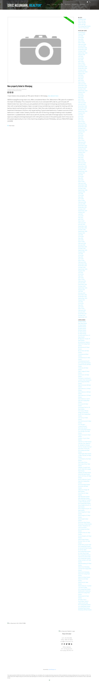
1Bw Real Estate (82, 323)
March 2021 (81, 140)
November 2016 (82, 228)
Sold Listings (81, 24)
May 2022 (80, 118)
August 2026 (81, 34)
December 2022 (82, 106)
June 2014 (81, 274)
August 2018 (81, 192)
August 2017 (81, 212)
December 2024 (82, 66)
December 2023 (82, 85)
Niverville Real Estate (84, 474)
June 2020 (81, 156)
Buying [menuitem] (67, 4)
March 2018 (81, 200)
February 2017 (82, 222)
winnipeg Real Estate (84, 606)
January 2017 (81, 224)
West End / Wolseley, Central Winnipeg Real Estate (84, 568)
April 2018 (81, 198)
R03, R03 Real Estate (84, 496)
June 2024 (81, 77)
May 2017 (80, 217)
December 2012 (82, 294)
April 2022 (81, 120)
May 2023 (80, 97)
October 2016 (81, 229)
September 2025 (82, 53)
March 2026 (81, 42)
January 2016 (81, 245)
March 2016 (81, 241)
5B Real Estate (82, 330)
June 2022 (81, 116)
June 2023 (81, 96)
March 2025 (81, 63)
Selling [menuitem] (74, 4)
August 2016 (81, 233)
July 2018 (80, 193)
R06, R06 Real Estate (84, 498)
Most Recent (81, 32)
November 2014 (82, 265)
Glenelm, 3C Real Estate (84, 441)
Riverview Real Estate (84, 522)
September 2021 (82, 130)
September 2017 (82, 210)
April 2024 (81, 80)
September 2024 (82, 71)
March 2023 (81, 101)
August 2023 (81, 92)
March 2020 (81, 161)
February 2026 (82, 44)
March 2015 (81, 260)
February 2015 (82, 262)
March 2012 (81, 308)
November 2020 (82, 147)
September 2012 (82, 298)
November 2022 (82, 108)
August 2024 (81, 73)
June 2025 (81, 58)
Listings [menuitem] (54, 4)
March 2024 (81, 82)
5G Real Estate (82, 333)
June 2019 (81, 176)
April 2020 (81, 159)
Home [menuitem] (48, 4)
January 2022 (81, 123)
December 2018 (82, 185)
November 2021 (82, 126)
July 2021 (80, 133)
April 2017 (80, 219)
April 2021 (80, 138)
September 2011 (82, 317)
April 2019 (80, 180)
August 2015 (81, 252)
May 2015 (80, 257)
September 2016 (82, 231)
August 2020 (81, 152)
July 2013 (80, 291)
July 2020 (80, 154)
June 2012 (81, 303)
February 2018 (82, 202)
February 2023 (82, 102)
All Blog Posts (82, 19)
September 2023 (82, 90)
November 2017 (82, 207)
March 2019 (81, 181)
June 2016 (81, 236)
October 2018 (82, 188)
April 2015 (80, 258)
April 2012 (80, 307)
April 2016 (80, 240)
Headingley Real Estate (84, 453)
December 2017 (82, 205)
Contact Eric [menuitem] (50, 8)
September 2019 (82, 171)
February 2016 (82, 243)
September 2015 (82, 250)
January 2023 (81, 104)
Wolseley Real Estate (84, 608)
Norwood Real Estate (84, 484)
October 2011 (81, 315)
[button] (62, 644)
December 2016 (82, 226)
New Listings (81, 21)
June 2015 (81, 255)
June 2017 (81, 216)
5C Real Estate (82, 332)
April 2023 (81, 99)
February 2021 (82, 142)
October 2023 (82, 89)
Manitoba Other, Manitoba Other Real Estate (84, 464)
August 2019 (81, 173)
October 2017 (81, 209)
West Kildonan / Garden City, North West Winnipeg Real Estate (85, 587)
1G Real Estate (82, 325)
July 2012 (80, 301)
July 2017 (80, 214)
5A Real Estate (82, 328)
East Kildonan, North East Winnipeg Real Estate (84, 400)
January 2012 (81, 312)
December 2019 (82, 166)
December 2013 (82, 284)
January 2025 (81, 65)
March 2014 (81, 279)
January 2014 (81, 282)
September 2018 (82, 190)
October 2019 (81, 169)
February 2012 (82, 310)
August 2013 (81, 289)
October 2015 (81, 248)
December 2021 (82, 125)
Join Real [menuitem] (82, 4)
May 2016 (80, 238)
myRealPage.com (52, 669)
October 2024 (82, 70)
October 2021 (81, 128)
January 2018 (81, 204)
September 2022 (82, 111)
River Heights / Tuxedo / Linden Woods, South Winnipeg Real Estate (84, 501)
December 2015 (82, 246)
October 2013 (81, 286)
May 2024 (80, 78)
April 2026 (81, 41)
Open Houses (82, 22)
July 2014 (80, 272)
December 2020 (82, 145)
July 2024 (80, 75)
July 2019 (80, 174)
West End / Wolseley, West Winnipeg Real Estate (84, 573)
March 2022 (81, 121)
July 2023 (80, 94)
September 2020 (82, 150)
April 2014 (81, 277)
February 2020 (82, 162)
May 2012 (80, 305)
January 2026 (81, 46)
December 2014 (82, 264)
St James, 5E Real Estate (85, 548)
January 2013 (81, 293)
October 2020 (82, 149)
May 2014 (80, 276)
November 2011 (82, 313)
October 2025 (82, 51)
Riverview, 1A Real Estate (85, 524)
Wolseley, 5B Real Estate (85, 609)
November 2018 (82, 186)
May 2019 (80, 178)
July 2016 (80, 234)
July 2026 (80, 35)
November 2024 (82, 68)
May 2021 (80, 137)
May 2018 (80, 197)
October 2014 (82, 267)
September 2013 (82, 288)
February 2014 (82, 281)
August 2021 (81, 132)
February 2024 (82, 83)
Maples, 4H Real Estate (84, 472)
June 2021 (81, 135)
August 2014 (81, 270)
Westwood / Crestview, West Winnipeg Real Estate (84, 592)
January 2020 (82, 164)
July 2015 (80, 253)
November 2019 (82, 168)
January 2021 (81, 144)
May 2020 (80, 157)
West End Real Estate (84, 577)
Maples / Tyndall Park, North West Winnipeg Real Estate (84, 469)
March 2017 (81, 221)
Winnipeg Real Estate (17, 90)
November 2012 (82, 296)
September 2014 (82, 269)
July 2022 (80, 114)
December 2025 (82, 47)
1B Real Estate (82, 321)
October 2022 (82, 109)
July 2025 (80, 56)
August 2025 (81, 54)
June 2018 (81, 195)
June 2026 (81, 37)
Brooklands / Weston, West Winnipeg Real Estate (84, 344)
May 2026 (80, 39)
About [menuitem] (60, 4)
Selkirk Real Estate (83, 539)
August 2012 (81, 300)
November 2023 (82, 87)
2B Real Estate (82, 326)
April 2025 (81, 61)
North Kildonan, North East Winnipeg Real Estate (84, 481)
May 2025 (80, 59)
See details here (53, 96)
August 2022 (81, 113)
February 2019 (82, 183)
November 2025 (82, 49)
